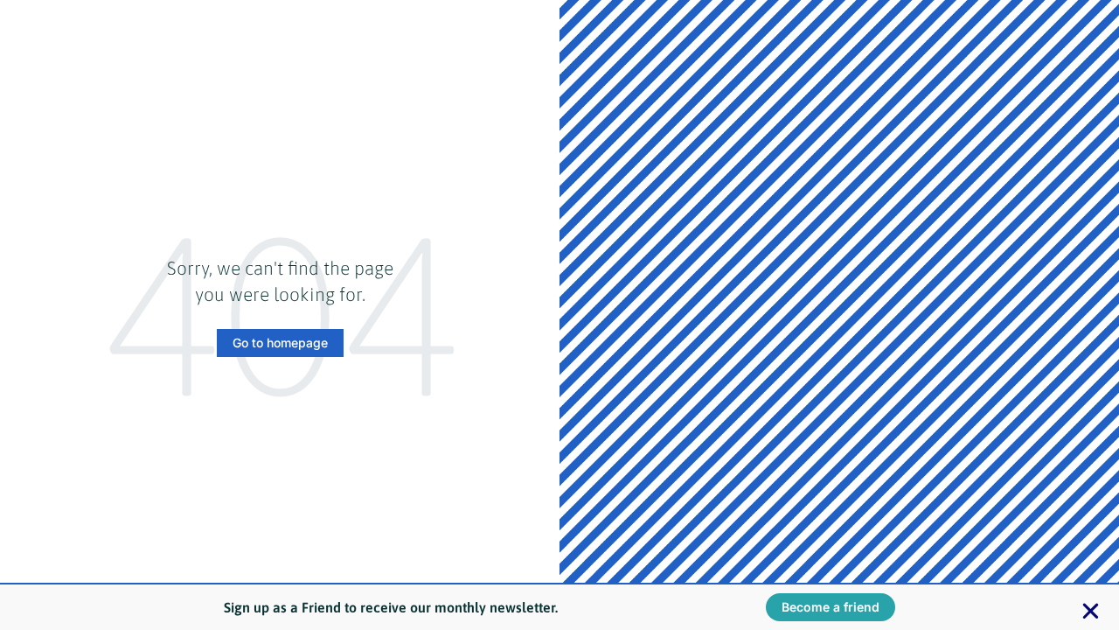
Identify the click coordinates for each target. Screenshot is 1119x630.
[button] (1091, 611)
